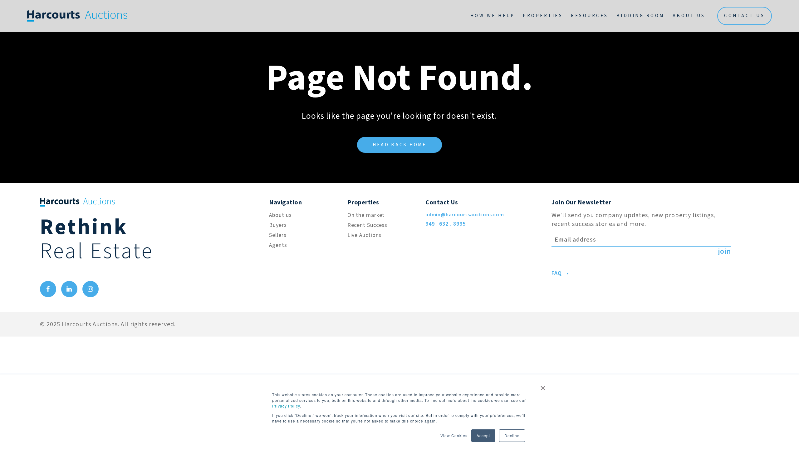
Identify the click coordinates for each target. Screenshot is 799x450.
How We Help (492, 15)
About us (280, 215)
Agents (278, 245)
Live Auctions (364, 235)
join (724, 252)
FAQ (556, 273)
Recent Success (367, 225)
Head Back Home (399, 145)
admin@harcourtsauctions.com (464, 214)
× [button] (543, 386)
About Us (689, 15)
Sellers (277, 235)
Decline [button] (512, 435)
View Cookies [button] (454, 435)
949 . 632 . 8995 (445, 224)
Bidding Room (640, 15)
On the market (366, 215)
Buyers (278, 225)
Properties (543, 15)
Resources (589, 15)
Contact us (744, 15)
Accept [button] (483, 435)
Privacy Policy (286, 405)
